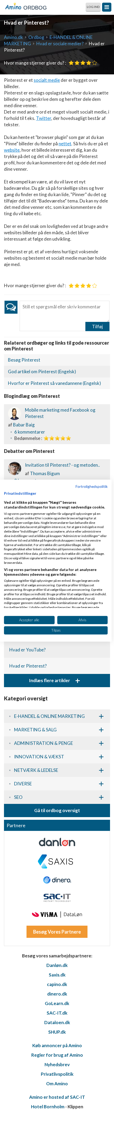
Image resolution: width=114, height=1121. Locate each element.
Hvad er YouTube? (27, 649)
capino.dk (57, 984)
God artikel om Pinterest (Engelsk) (42, 371)
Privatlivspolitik (57, 1074)
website (12, 150)
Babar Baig (24, 424)
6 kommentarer (29, 432)
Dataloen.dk (57, 1022)
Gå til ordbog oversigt (57, 810)
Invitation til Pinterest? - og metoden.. (62, 465)
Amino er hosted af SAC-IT (57, 1097)
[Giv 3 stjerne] (82, 62)
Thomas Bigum (45, 473)
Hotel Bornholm (47, 1106)
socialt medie (47, 80)
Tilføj (97, 326)
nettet (65, 143)
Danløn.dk (57, 965)
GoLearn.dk (57, 1003)
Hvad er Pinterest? (28, 666)
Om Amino (57, 1083)
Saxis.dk (57, 975)
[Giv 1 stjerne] (71, 62)
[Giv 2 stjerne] (77, 62)
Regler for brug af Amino (57, 1055)
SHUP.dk (57, 1032)
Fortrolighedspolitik (92, 486)
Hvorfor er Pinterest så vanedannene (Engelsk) (54, 383)
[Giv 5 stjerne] (94, 62)
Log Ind (93, 7)
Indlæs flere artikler (54, 680)
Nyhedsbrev (57, 1064)
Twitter (43, 118)
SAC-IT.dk (57, 1013)
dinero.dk (57, 994)
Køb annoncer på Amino (57, 1045)
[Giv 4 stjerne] (88, 62)
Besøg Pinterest (24, 360)
